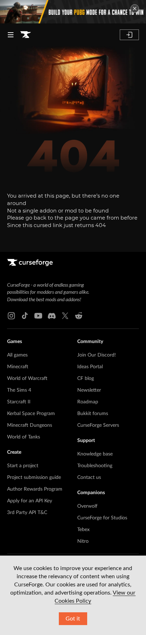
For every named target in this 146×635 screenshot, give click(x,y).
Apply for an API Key (29, 500)
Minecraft (17, 366)
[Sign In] (129, 34)
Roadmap (87, 401)
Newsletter (89, 390)
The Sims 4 (19, 390)
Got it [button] (73, 619)
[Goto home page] (25, 34)
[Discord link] (51, 315)
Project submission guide (34, 477)
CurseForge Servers (98, 425)
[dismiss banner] (134, 8)
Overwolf (87, 506)
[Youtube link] (38, 315)
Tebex (83, 529)
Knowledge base (95, 454)
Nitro (83, 541)
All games (17, 355)
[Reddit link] (78, 315)
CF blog (85, 378)
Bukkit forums (92, 413)
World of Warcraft (27, 378)
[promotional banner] (73, 11)
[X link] (65, 315)
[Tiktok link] (25, 315)
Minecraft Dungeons (29, 425)
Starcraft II (18, 401)
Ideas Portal (90, 366)
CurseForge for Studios (102, 517)
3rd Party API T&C (27, 512)
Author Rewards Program (34, 489)
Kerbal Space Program (31, 413)
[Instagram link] (11, 315)
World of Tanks (23, 437)
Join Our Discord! (96, 355)
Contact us (89, 477)
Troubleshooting (94, 465)
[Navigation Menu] (10, 34)
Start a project (22, 465)
